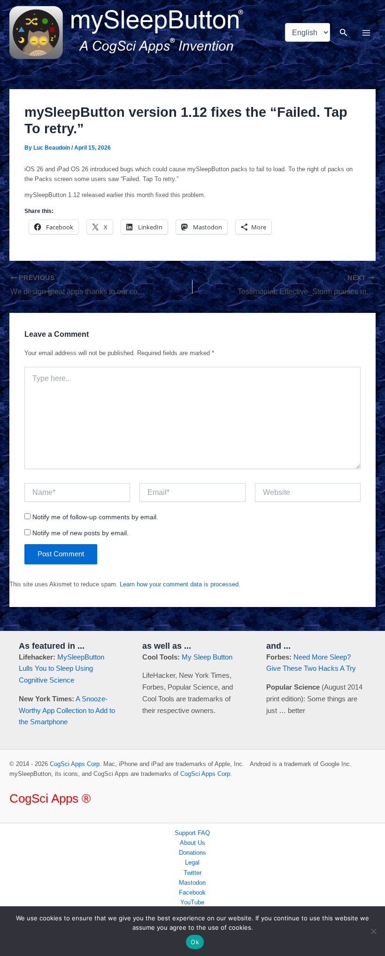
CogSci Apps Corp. (75, 763)
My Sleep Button (207, 657)
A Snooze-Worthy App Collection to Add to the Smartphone (67, 710)
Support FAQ (192, 832)
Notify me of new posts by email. (80, 533)
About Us (192, 842)
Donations (192, 852)
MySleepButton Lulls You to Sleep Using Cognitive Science (61, 668)
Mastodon (192, 882)
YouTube (192, 902)
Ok (195, 942)
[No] (373, 931)
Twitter (192, 872)
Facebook (192, 892)
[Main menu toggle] (366, 32)
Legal (192, 862)
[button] (343, 33)
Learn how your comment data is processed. (180, 584)
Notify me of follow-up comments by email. (95, 517)
